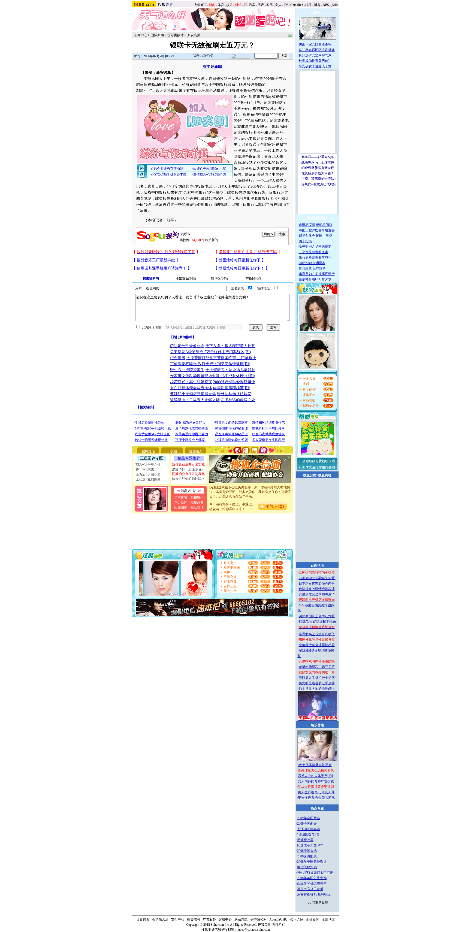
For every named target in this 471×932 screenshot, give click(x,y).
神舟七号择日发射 (310, 889)
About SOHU (278, 919)
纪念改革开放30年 (310, 845)
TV (286, 5)
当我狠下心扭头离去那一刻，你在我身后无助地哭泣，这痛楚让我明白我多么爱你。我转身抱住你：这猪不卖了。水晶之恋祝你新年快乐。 (250, 485)
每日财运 (197, 498)
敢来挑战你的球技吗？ (188, 479)
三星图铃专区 (151, 458)
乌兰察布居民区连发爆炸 (317, 50)
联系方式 (240, 919)
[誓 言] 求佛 (144, 469)
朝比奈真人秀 (325, 792)
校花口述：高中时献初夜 (191, 382)
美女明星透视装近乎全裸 (317, 683)
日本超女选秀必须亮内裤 (317, 583)
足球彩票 (319, 268)
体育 (221, 5)
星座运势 (180, 498)
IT (245, 5)
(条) (186, 278)
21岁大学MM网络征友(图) (317, 578)
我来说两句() (203, 56)
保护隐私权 (258, 919)
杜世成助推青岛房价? (314, 61)
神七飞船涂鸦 (307, 867)
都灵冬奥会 (307, 236)
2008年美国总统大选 (312, 878)
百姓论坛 (317, 565)
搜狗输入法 (160, 919)
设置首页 (142, 919)
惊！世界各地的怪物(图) (316, 689)
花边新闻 (180, 502)
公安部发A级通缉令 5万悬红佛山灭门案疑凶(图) (210, 352)
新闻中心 (140, 35)
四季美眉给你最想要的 (318, 467)
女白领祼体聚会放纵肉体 (191, 388)
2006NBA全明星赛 (312, 263)
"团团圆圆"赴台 (308, 834)
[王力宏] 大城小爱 (148, 474)
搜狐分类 (309, 475)
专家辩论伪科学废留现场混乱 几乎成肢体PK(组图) (212, 376)
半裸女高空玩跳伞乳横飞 (317, 634)
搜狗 (335, 5)
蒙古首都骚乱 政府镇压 (314, 894)
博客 (317, 5)
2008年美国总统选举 (312, 862)
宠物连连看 (306, 798)
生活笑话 (197, 507)
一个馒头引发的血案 (313, 252)
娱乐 (229, 5)
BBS (326, 5)
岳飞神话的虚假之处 (238, 400)
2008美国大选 (307, 851)
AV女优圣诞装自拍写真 (315, 765)
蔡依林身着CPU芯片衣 (315, 279)
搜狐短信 (148, 451)
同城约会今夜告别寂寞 (188, 474)
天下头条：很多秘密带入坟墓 (230, 346)
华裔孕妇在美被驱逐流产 (317, 274)
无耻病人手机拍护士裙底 (317, 678)
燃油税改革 (305, 840)
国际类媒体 (175, 35)
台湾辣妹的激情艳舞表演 (317, 589)
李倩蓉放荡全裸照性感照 (317, 645)
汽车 (252, 5)
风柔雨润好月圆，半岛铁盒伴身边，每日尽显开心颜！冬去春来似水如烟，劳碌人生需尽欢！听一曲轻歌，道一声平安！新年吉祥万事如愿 (250, 499)
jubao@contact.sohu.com (253, 929)
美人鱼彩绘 (306, 792)
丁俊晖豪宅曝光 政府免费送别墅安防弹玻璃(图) (210, 364)
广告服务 (209, 919)
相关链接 (146, 407)
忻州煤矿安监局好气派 (315, 55)
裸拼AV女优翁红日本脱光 (317, 622)
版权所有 (278, 925)
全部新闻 (312, 919)
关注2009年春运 (308, 829)
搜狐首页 (200, 5)
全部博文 (328, 919)
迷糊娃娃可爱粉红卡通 (318, 461)
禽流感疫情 (307, 225)
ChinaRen (296, 5)
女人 (278, 5)
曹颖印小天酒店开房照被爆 (193, 394)
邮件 (308, 5)
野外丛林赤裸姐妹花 (234, 394)
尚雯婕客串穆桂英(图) (231, 388)
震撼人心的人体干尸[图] (315, 776)
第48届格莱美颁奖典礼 (315, 257)
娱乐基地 (317, 725)
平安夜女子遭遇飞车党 (315, 66)
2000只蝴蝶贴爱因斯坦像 (234, 382)
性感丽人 (195, 451)
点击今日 (317, 12)
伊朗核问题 (324, 225)
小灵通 (172, 451)
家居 (269, 5)
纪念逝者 (177, 358)
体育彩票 (305, 268)
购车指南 (305, 241)
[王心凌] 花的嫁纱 (148, 479)
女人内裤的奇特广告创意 (316, 781)
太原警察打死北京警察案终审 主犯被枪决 (221, 358)
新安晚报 (193, 35)
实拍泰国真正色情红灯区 (317, 616)
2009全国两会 (307, 823)
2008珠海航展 (307, 856)
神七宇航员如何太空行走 (315, 872)
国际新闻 (157, 35)
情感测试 (180, 507)
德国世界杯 (324, 236)
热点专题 (317, 808)
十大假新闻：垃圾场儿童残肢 (230, 370)
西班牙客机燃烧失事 (312, 883)
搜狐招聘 (193, 919)
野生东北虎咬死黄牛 (187, 370)
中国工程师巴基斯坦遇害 (317, 230)
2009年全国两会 (308, 818)
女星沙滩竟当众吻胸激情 (317, 594)
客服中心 (225, 919)
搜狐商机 (324, 475)
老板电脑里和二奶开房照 (317, 667)
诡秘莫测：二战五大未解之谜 (195, 400)
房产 (261, 5)
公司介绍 (296, 919)
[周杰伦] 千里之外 (148, 465)
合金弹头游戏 (325, 798)
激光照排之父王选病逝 (315, 247)
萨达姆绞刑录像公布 (187, 346)
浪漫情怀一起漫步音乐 (188, 469)
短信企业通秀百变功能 (188, 464)
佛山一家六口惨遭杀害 (315, 44)
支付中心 (177, 919)
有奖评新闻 (212, 67)
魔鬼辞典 (197, 502)
